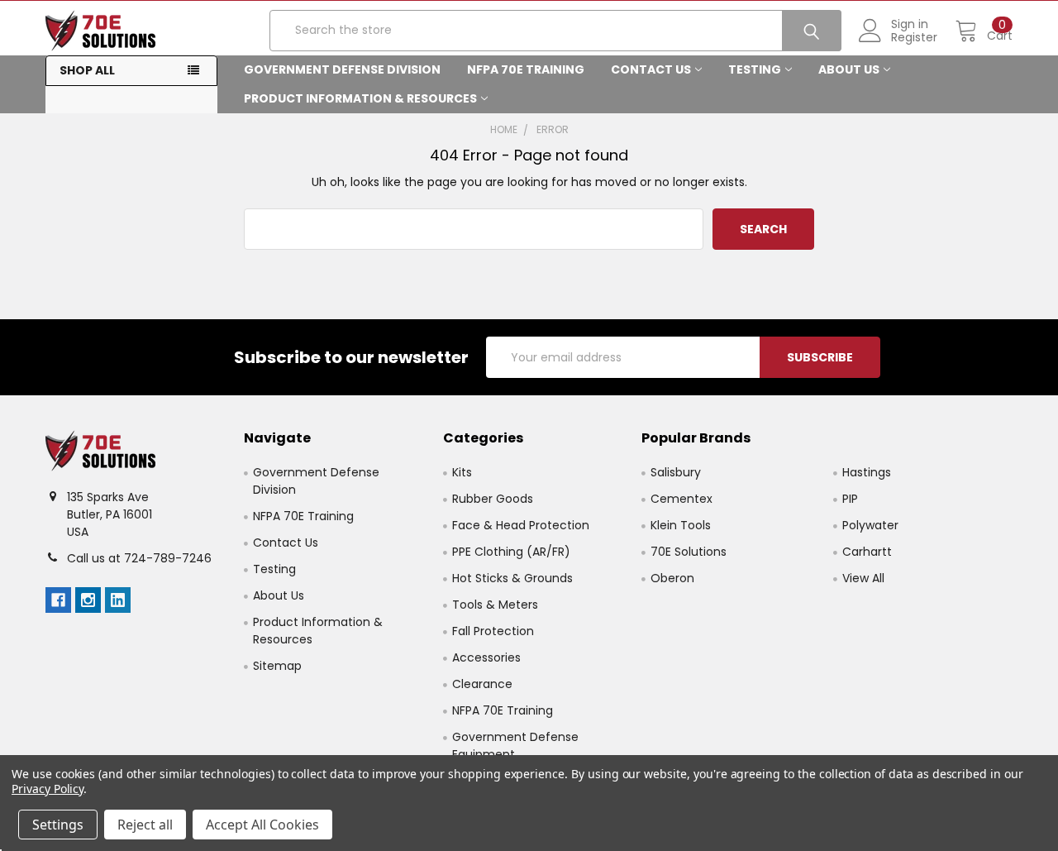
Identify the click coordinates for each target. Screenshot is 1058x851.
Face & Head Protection (520, 525)
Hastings (866, 472)
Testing (754, 69)
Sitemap (277, 665)
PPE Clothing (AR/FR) (511, 551)
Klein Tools (681, 525)
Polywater (870, 525)
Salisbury (676, 472)
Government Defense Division (342, 69)
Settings (57, 824)
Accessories (486, 657)
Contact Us (651, 69)
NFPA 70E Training (525, 69)
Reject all (145, 824)
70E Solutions (689, 551)
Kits (462, 472)
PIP (850, 498)
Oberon (672, 578)
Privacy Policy (47, 788)
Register (914, 37)
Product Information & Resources (360, 98)
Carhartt (867, 551)
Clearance (482, 684)
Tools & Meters (495, 604)
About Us (848, 69)
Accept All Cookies (262, 824)
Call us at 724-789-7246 (139, 558)
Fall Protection (493, 631)
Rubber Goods (492, 498)
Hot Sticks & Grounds (512, 578)
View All (863, 578)
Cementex (681, 498)
